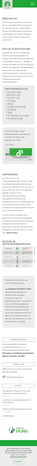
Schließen (18, 462)
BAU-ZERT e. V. (13, 95)
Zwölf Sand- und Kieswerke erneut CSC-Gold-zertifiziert (17, 401)
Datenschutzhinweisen (18, 457)
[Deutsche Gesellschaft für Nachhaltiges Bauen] (18, 430)
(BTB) (26, 62)
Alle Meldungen (8, 416)
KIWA (9, 104)
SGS (9, 113)
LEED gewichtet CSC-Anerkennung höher (17, 409)
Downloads (21, 321)
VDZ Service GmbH (14, 119)
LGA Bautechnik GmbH (16, 107)
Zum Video (9, 145)
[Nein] (34, 456)
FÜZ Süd (11, 101)
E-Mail (22, 356)
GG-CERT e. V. (12, 98)
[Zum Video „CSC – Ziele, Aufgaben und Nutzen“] (18, 154)
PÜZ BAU (11, 110)
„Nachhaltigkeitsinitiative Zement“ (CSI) (17, 181)
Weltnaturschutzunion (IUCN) (13, 196)
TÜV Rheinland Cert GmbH (17, 116)
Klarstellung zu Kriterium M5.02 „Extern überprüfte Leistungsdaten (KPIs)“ (17, 392)
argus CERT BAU (14, 92)
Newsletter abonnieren (14, 377)
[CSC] (7, 4)
